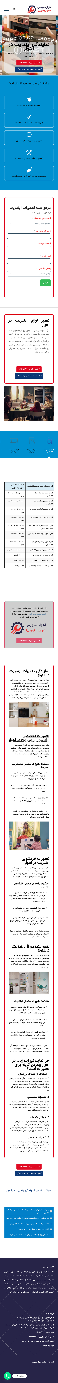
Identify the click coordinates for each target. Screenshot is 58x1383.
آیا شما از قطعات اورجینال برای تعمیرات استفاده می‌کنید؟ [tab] (29, 1223)
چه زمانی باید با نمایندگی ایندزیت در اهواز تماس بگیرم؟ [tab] (29, 1234)
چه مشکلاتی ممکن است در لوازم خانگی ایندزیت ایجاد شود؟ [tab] (27, 1218)
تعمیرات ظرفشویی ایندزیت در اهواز (35, 861)
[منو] (7, 9)
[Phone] (7, 1376)
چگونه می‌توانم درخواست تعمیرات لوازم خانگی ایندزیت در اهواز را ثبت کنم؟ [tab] (28, 1211)
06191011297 (39, 1332)
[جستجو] (14, 9)
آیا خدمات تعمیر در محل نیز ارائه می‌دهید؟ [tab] (33, 1229)
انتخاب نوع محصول (41, 218)
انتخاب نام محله (44, 243)
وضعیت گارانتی (43, 268)
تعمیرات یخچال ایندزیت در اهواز (30, 948)
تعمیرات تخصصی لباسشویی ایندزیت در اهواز (29, 738)
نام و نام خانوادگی (42, 231)
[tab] (49, 445)
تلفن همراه (45, 256)
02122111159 (33, 1336)
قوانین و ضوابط (48, 1345)
